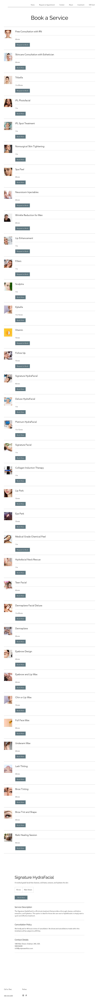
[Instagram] (23, 995)
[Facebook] (26, 995)
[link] (55, 31)
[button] (22, 45)
